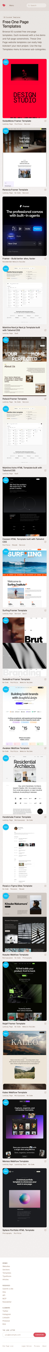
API (4, 1295)
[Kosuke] (24, 922)
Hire (4, 1292)
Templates (7, 1273)
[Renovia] (24, 157)
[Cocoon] (24, 506)
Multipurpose (20, 820)
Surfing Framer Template (15, 610)
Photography (27, 958)
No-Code (17, 193)
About (44, 1346)
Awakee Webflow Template (16, 748)
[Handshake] (24, 784)
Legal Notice (27, 1346)
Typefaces (7, 1276)
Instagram (7, 1314)
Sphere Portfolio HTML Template (18, 1230)
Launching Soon (20, 1164)
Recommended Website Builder (14, 262)
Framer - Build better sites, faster (19, 258)
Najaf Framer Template (14, 1023)
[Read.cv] (24, 853)
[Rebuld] (24, 366)
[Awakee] (24, 715)
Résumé (14, 545)
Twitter (5, 1311)
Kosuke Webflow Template (15, 954)
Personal (13, 889)
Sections (6, 1269)
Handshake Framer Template (17, 817)
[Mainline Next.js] (24, 295)
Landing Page (8, 124)
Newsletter (7, 1302)
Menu (11, 5)
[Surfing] (24, 578)
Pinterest (6, 1321)
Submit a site (8, 1289)
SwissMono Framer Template (17, 120)
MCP (4, 1298)
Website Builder (26, 682)
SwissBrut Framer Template (16, 679)
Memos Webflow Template (16, 1161)
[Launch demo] (45, 121)
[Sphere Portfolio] (24, 1197)
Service (27, 124)
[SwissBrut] (24, 647)
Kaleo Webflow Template (15, 1092)
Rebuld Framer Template (15, 398)
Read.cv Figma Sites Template (17, 885)
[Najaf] (24, 991)
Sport (24, 613)
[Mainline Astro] (24, 435)
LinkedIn (6, 1317)
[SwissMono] (24, 88)
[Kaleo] (24, 1060)
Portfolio (18, 124)
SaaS (16, 333)
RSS (4, 1324)
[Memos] (24, 1129)
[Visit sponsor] (45, 258)
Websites (6, 1266)
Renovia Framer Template (15, 189)
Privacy (37, 1346)
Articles (6, 1279)
